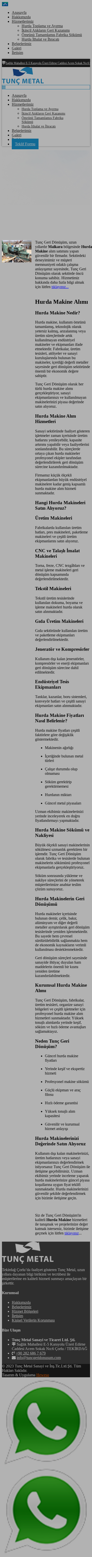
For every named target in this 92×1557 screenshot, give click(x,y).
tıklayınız (72, 1233)
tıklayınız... (60, 287)
